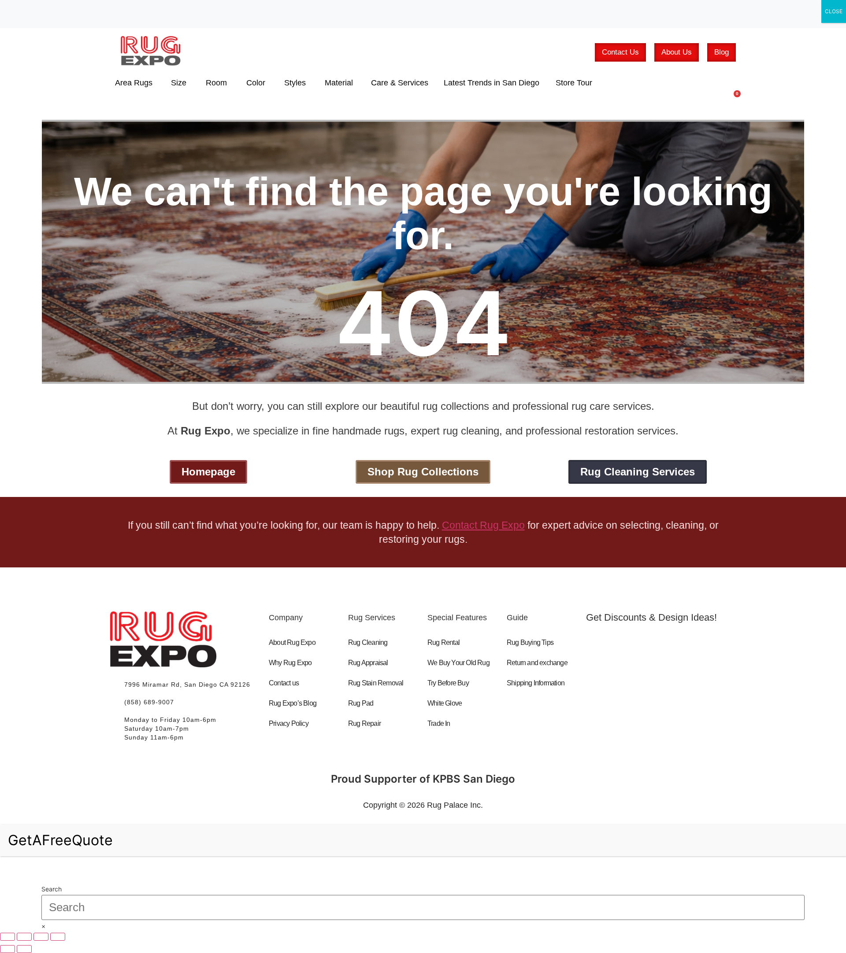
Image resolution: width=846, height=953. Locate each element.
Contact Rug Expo (483, 525)
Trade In (438, 723)
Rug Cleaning (367, 642)
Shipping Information (535, 683)
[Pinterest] (718, 681)
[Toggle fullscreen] (24, 937)
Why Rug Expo (290, 662)
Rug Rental (443, 642)
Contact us (284, 683)
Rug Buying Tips (530, 642)
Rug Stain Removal (375, 683)
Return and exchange (537, 662)
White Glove (444, 703)
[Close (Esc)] (57, 937)
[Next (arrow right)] (24, 949)
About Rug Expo (292, 642)
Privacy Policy (288, 723)
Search (51, 889)
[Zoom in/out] (7, 937)
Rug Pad (360, 703)
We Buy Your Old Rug (458, 662)
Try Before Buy (448, 683)
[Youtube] (642, 681)
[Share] (40, 937)
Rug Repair (364, 723)
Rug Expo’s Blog (292, 703)
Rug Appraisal (368, 662)
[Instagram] (680, 681)
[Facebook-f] (604, 681)
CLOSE (833, 11)
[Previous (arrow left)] (7, 949)
